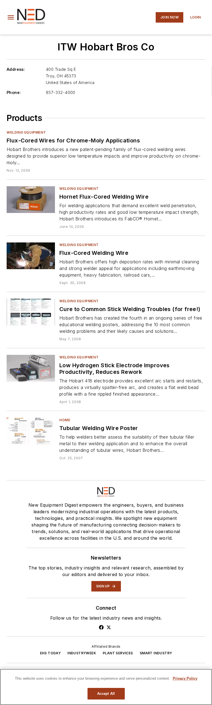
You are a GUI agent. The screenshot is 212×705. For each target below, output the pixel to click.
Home (64, 420)
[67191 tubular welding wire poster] (31, 431)
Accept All (106, 694)
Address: (16, 69)
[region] (106, 687)
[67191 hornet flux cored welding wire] (31, 199)
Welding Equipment (26, 132)
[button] (11, 17)
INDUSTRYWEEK (81, 653)
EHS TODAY (50, 653)
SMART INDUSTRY (156, 653)
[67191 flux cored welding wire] (31, 255)
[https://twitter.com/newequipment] (109, 627)
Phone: (14, 92)
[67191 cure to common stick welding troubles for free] (31, 312)
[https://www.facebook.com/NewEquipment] (101, 627)
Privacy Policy (185, 678)
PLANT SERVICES (118, 653)
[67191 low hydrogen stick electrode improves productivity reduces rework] (31, 368)
